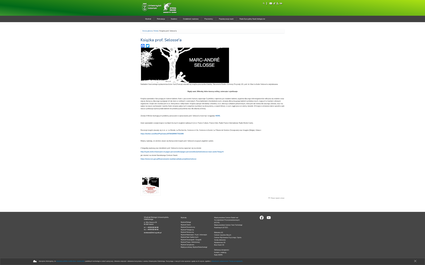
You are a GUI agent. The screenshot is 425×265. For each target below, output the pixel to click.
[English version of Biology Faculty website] (281, 3)
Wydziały (184, 217)
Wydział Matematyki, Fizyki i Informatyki (194, 235)
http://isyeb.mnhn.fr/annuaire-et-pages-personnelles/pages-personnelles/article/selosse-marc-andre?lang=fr (182, 152)
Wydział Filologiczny (187, 230)
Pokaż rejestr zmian (277, 198)
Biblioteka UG (218, 232)
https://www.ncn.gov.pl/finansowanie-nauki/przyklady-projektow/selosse (168, 159)
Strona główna (147, 31)
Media (156, 31)
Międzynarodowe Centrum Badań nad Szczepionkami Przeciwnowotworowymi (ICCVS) (227, 220)
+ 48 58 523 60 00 (152, 227)
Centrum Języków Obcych (222, 235)
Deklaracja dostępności (221, 250)
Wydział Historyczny (187, 232)
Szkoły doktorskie (220, 240)
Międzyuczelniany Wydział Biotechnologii (194, 247)
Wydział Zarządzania (187, 245)
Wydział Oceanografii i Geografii (191, 240)
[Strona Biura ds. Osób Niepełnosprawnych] (277, 3)
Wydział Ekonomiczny (188, 227)
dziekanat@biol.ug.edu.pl (152, 232)
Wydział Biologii (186, 222)
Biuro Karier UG (219, 245)
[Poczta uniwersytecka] (271, 3)
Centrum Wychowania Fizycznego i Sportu (227, 237)
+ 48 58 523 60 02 (152, 229)
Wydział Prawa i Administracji (190, 242)
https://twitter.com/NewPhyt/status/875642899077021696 (162, 134)
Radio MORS (218, 255)
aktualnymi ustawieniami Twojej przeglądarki (227, 261)
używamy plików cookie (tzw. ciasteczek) (70, 261)
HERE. (217, 116)
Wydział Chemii (186, 225)
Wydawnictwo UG (219, 242)
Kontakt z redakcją (220, 252)
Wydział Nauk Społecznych (189, 237)
